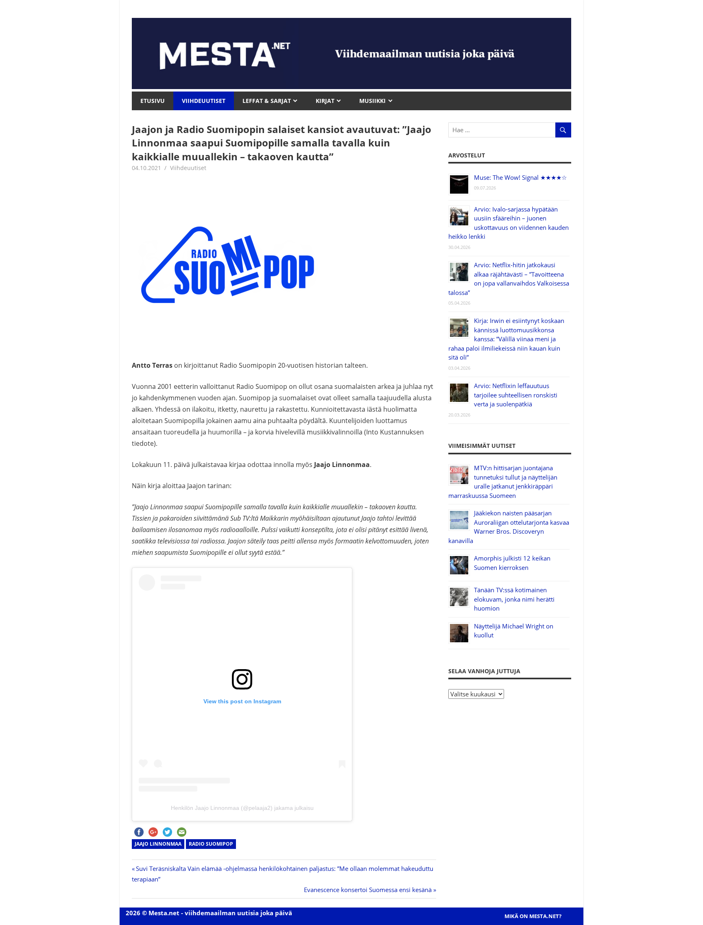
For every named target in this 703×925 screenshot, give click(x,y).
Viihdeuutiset (188, 168)
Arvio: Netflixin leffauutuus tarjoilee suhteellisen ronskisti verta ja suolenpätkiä (515, 395)
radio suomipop (211, 843)
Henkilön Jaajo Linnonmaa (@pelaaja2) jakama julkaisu (242, 808)
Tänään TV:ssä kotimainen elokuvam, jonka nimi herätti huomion (514, 599)
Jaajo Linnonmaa (158, 843)
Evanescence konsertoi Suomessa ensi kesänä (368, 890)
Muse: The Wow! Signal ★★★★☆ (520, 177)
